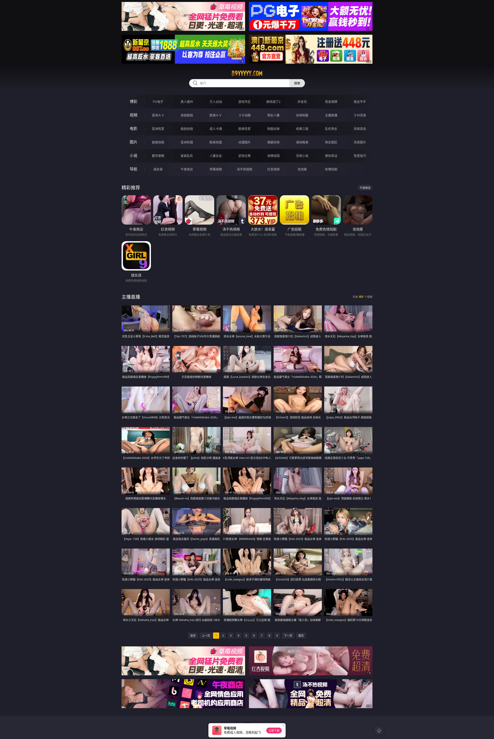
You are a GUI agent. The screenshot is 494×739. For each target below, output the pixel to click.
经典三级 (302, 129)
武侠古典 (244, 156)
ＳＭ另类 (360, 115)
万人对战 (216, 102)
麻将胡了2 (273, 102)
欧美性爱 (244, 129)
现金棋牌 (331, 102)
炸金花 (302, 102)
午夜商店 (187, 169)
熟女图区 (331, 142)
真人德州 (187, 102)
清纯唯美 (302, 142)
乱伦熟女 (331, 129)
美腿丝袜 (273, 142)
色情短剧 (331, 169)
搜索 (297, 83)
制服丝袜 (273, 129)
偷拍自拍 (187, 129)
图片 (133, 142)
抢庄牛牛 (360, 102)
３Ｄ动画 (244, 115)
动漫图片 (244, 142)
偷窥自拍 (158, 142)
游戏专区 (244, 102)
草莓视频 (216, 169)
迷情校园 (273, 156)
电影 (133, 128)
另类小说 (302, 156)
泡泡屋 (302, 169)
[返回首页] (379, 730)
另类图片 (360, 142)
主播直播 (331, 115)
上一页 (206, 635)
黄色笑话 (331, 156)
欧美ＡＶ (216, 115)
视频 (133, 115)
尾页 (301, 635)
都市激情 (158, 156)
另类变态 (360, 129)
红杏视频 (273, 169)
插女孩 (158, 169)
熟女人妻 (273, 115)
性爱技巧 (360, 156)
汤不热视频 (244, 169)
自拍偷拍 (187, 115)
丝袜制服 (302, 115)
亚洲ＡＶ (158, 115)
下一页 (288, 635)
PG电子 (158, 102)
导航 (133, 169)
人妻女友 (216, 156)
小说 (133, 155)
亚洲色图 (187, 142)
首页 (193, 635)
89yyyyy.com (247, 73)
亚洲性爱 (158, 129)
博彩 (133, 101)
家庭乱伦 (187, 156)
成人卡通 (216, 129)
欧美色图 (216, 142)
